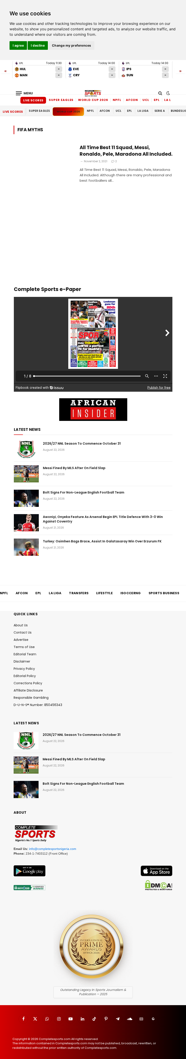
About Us (21, 625)
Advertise (21, 639)
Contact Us (23, 632)
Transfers (78, 593)
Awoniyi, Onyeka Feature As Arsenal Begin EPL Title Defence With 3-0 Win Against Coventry (103, 519)
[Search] (160, 93)
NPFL (117, 100)
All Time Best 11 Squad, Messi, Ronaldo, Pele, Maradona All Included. (126, 150)
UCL (145, 100)
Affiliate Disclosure (28, 690)
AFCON (132, 100)
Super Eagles (61, 100)
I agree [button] (18, 45)
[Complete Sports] (93, 93)
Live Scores (33, 100)
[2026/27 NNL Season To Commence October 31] (26, 449)
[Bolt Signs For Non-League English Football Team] (26, 498)
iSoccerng (130, 593)
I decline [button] (38, 45)
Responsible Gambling (31, 697)
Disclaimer (22, 661)
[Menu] (24, 93)
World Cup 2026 (93, 100)
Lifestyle (104, 593)
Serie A (159, 111)
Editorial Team (25, 654)
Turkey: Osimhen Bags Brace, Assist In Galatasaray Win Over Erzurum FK (102, 541)
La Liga (170, 100)
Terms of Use (24, 647)
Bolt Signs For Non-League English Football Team (83, 492)
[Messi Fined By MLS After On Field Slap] (26, 473)
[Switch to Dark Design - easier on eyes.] (167, 93)
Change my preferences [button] (71, 45)
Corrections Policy (28, 683)
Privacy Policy (24, 668)
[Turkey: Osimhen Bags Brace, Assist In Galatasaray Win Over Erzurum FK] (26, 547)
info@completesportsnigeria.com (52, 849)
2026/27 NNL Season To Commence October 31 (82, 443)
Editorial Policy (25, 676)
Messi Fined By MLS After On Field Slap (74, 468)
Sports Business (164, 593)
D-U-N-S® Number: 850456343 (38, 705)
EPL (157, 100)
